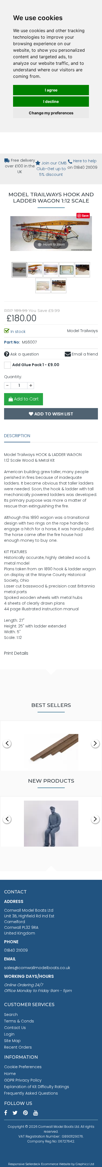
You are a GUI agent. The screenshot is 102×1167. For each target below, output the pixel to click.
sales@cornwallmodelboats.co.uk (37, 967)
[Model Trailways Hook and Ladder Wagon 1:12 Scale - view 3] (51, 269)
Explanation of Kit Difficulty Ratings (36, 1086)
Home (10, 1073)
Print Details (16, 653)
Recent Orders (18, 1047)
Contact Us (15, 1027)
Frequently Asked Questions (31, 1093)
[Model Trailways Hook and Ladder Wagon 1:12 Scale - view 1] (19, 269)
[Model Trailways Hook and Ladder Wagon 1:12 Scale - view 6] (43, 285)
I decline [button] (51, 101)
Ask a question (24, 354)
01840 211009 (16, 950)
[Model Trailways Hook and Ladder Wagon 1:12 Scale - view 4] (67, 269)
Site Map (12, 1040)
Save (85, 215)
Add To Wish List (53, 414)
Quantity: (13, 376)
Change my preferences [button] (51, 113)
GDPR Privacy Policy (23, 1080)
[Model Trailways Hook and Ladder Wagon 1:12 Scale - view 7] (59, 285)
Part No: (12, 342)
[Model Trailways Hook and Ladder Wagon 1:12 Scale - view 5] (83, 269)
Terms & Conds (19, 1021)
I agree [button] (51, 90)
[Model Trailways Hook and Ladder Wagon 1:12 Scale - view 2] (35, 269)
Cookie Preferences (23, 1067)
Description (17, 436)
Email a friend (84, 354)
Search (11, 1014)
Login (9, 1034)
